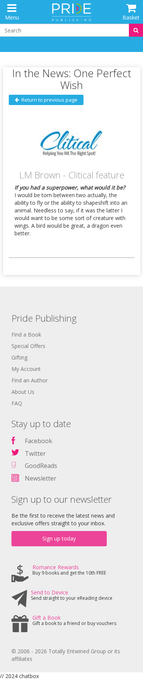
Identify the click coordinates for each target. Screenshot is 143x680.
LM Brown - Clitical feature (71, 174)
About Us (22, 391)
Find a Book (26, 334)
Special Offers (28, 346)
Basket (131, 17)
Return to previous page (48, 99)
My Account (26, 368)
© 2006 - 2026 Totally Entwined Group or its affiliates (65, 655)
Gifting (19, 357)
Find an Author (29, 380)
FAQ (16, 403)
